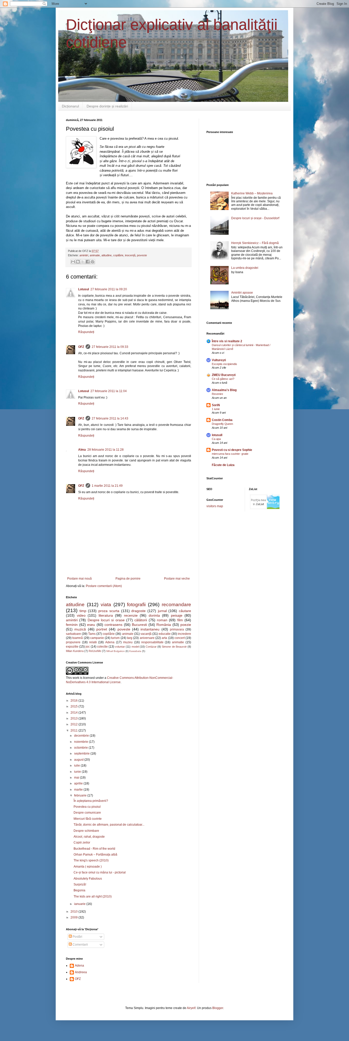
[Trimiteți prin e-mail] (73, 261)
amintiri (83, 255)
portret (101, 629)
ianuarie (80, 904)
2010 (74, 911)
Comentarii (80, 944)
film (180, 620)
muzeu (128, 642)
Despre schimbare (86, 831)
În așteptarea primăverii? (91, 801)
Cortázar (151, 646)
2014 (74, 712)
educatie (165, 634)
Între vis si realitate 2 (227, 341)
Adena (109, 642)
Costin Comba (222, 420)
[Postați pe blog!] (77, 261)
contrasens (113, 625)
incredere (184, 634)
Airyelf (191, 1008)
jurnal (162, 611)
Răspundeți (86, 332)
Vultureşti (219, 360)
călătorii (140, 620)
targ (129, 638)
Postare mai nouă (79, 578)
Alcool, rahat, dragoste (89, 836)
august (79, 759)
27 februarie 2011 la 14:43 (110, 418)
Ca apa (216, 438)
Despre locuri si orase (106, 620)
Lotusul (83, 289)
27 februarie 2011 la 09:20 (108, 289)
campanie (97, 638)
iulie (77, 765)
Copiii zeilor (82, 842)
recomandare (176, 604)
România (163, 625)
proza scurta (108, 611)
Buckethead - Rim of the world (94, 848)
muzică (80, 629)
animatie (95, 255)
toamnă (77, 638)
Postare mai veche (177, 578)
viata (106, 604)
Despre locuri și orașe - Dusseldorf (255, 218)
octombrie (81, 747)
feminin (72, 625)
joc (88, 646)
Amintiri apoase (242, 292)
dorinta (154, 615)
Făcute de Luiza (223, 465)
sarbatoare (73, 634)
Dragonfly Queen (222, 423)
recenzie (131, 615)
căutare (185, 611)
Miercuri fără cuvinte (88, 819)
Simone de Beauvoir (174, 646)
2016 (74, 700)
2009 (74, 917)
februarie (80, 795)
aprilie (79, 783)
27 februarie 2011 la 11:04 (108, 391)
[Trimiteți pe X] (82, 261)
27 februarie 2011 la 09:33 (110, 347)
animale (127, 634)
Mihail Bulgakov (115, 651)
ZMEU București (224, 375)
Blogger (217, 1008)
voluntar (120, 646)
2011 (74, 730)
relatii (93, 642)
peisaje (176, 615)
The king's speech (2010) (91, 860)
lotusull (217, 435)
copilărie (118, 255)
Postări (77, 936)
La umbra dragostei (244, 268)
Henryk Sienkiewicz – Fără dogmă (255, 243)
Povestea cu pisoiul (87, 807)
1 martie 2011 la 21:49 (107, 486)
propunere (73, 642)
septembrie (82, 753)
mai (77, 777)
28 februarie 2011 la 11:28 (105, 449)
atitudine (106, 255)
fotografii (136, 604)
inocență (130, 255)
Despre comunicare (87, 812)
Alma (82, 449)
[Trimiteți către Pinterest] (92, 261)
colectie (102, 646)
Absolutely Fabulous (88, 878)
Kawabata (135, 651)
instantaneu (150, 629)
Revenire (217, 393)
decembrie (82, 735)
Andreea (81, 972)
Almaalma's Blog (224, 390)
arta (164, 638)
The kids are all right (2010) (93, 896)
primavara (177, 629)
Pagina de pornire (128, 578)
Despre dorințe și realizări (107, 106)
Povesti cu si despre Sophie (232, 450)
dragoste (138, 611)
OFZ (81, 347)
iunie (78, 771)
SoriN (216, 405)
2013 (74, 718)
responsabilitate (152, 642)
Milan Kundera (75, 650)
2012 (74, 724)
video (81, 615)
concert (180, 638)
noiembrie (81, 742)
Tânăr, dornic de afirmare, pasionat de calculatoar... (109, 824)
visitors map (214, 506)
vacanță (146, 634)
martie (79, 789)
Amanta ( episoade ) (88, 866)
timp (82, 611)
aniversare (147, 638)
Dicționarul (70, 106)
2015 (74, 706)
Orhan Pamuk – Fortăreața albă (95, 854)
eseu (91, 625)
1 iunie (216, 409)
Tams (92, 634)
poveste (142, 255)
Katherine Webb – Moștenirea (252, 193)
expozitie (72, 646)
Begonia (79, 890)
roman (162, 620)
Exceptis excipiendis (224, 364)
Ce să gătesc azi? (223, 378)
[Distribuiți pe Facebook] (87, 261)
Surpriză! (80, 884)
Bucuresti (139, 625)
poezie (185, 625)
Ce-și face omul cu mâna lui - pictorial (100, 872)
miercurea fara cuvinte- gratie (230, 453)
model (135, 646)
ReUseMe (95, 650)
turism (115, 638)
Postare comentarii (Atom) (104, 586)
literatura (106, 615)
